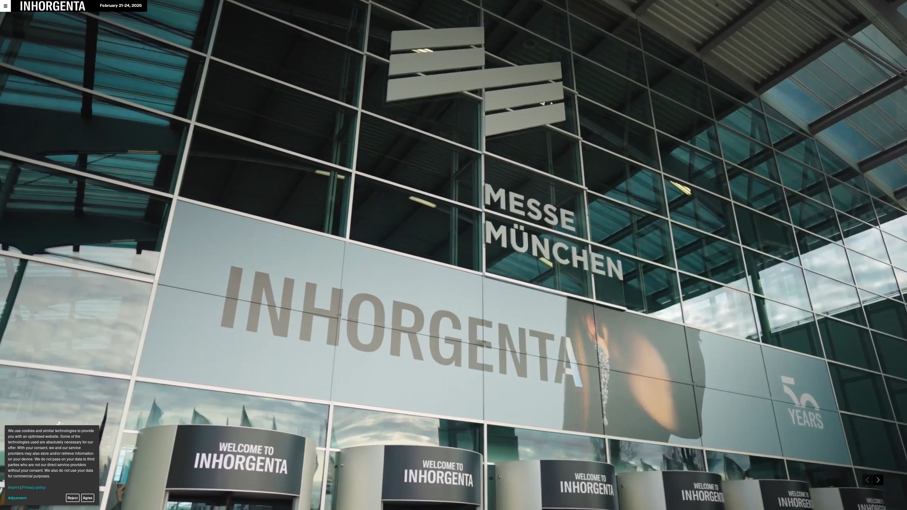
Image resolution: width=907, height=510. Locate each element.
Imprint (13, 487)
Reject (73, 497)
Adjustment (17, 497)
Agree (87, 497)
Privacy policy (34, 487)
